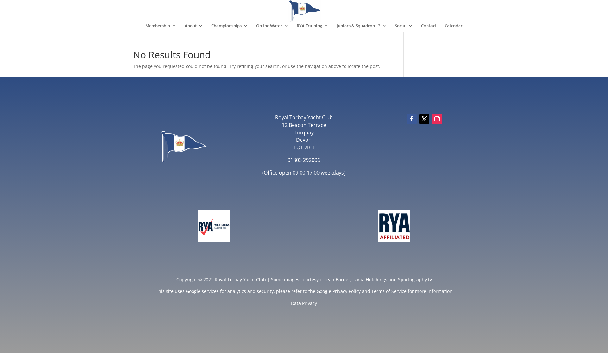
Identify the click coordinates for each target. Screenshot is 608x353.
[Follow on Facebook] (412, 119)
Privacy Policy (346, 291)
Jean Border (337, 279)
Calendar (454, 25)
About (191, 25)
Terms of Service (389, 291)
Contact (428, 25)
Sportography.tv (415, 279)
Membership (157, 25)
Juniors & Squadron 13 (358, 25)
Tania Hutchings (370, 279)
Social (401, 25)
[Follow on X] (424, 119)
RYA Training (309, 25)
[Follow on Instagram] (437, 119)
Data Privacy (304, 303)
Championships (226, 25)
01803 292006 (304, 160)
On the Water (269, 25)
